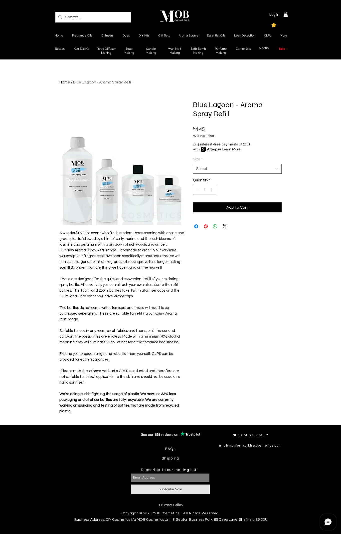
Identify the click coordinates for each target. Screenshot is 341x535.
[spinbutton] (204, 189)
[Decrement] (197, 189)
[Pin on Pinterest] (206, 226)
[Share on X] (225, 226)
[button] (285, 14)
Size (198, 159)
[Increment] (212, 189)
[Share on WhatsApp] (215, 226)
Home (64, 82)
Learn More (231, 149)
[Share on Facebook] (196, 226)
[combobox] (237, 169)
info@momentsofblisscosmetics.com (250, 445)
